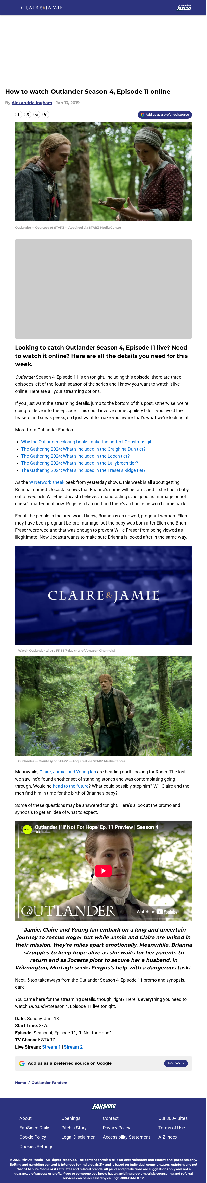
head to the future (71, 786)
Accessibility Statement (126, 1137)
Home (20, 1082)
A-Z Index (167, 1137)
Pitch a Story (74, 1127)
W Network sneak (47, 482)
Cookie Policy (32, 1137)
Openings (70, 1118)
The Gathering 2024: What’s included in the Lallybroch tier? (79, 463)
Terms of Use (171, 1127)
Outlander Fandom (49, 1082)
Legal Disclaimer (78, 1137)
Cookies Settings (36, 1146)
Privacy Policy (116, 1127)
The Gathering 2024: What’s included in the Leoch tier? (75, 456)
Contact (111, 1118)
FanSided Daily (34, 1127)
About (25, 1118)
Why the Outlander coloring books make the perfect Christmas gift (87, 441)
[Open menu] (13, 8)
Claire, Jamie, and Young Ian (67, 771)
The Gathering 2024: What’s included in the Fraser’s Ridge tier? (83, 470)
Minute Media (32, 1160)
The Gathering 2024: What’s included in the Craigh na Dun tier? (83, 449)
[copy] (45, 114)
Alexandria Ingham (32, 102)
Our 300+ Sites (173, 1118)
